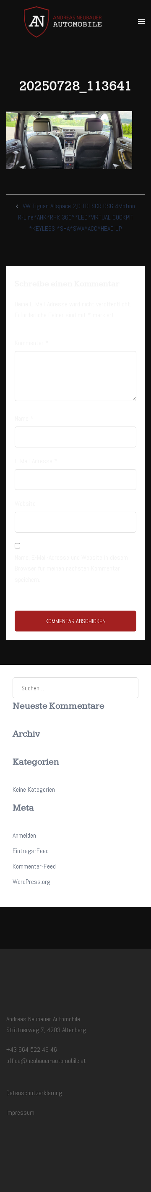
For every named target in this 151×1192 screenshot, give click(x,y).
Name (24, 418)
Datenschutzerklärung (34, 1092)
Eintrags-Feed (31, 850)
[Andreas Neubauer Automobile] (62, 21)
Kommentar (32, 342)
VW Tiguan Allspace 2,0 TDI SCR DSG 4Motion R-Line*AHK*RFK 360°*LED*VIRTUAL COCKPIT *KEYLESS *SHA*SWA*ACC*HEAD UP (76, 217)
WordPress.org (31, 881)
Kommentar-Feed (34, 866)
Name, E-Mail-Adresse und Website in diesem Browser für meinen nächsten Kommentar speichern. (71, 568)
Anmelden (24, 835)
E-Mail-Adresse (36, 461)
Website (25, 503)
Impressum (20, 1112)
